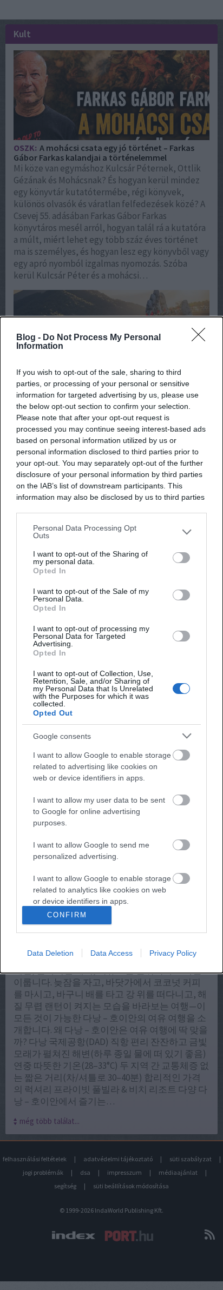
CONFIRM (67, 915)
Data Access (111, 953)
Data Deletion (50, 953)
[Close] (202, 338)
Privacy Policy (172, 953)
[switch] (181, 557)
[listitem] (111, 531)
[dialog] (111, 645)
